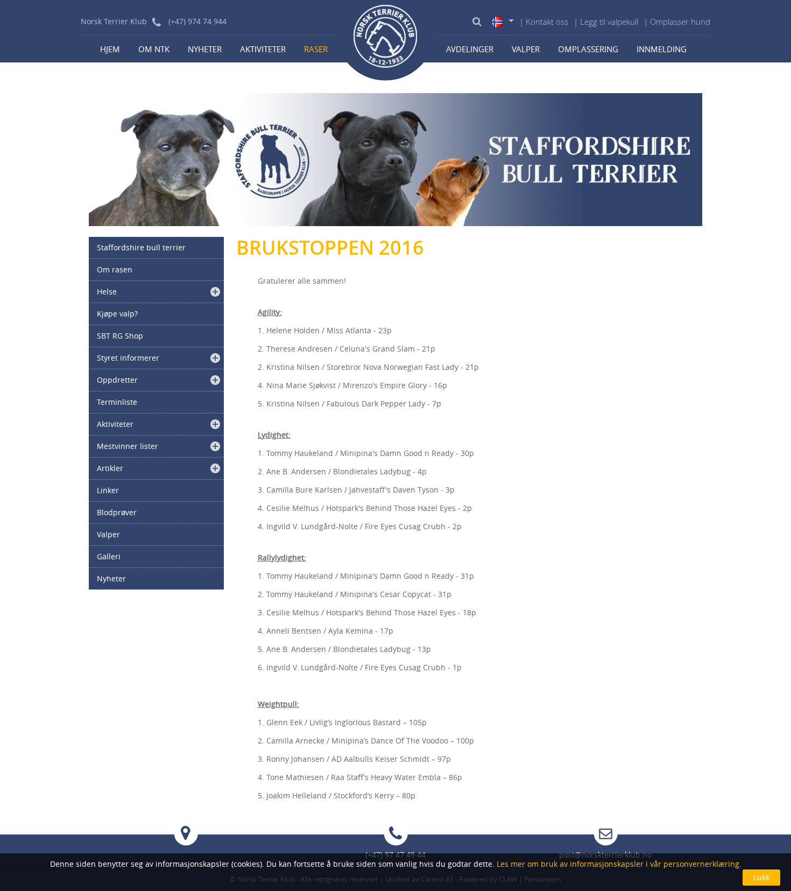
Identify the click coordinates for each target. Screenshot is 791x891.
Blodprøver (117, 512)
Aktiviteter (263, 49)
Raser (316, 49)
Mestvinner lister (127, 446)
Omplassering (588, 49)
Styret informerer (128, 358)
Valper (526, 49)
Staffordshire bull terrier (141, 247)
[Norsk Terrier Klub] (386, 40)
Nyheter (205, 49)
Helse (107, 291)
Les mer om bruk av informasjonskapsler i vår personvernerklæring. (618, 864)
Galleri (109, 556)
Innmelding (662, 49)
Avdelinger (469, 49)
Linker (108, 490)
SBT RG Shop (120, 336)
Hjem (110, 49)
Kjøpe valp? (117, 313)
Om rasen (114, 269)
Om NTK (154, 49)
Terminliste (117, 402)
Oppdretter (117, 380)
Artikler (110, 468)
